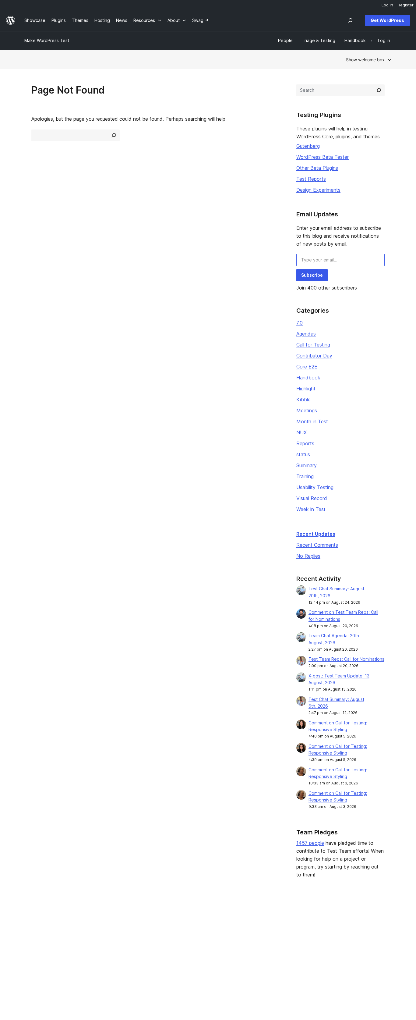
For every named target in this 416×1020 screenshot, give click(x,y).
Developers (185, 937)
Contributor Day (314, 356)
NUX (301, 432)
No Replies (308, 556)
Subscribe (312, 275)
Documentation (189, 928)
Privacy (31, 947)
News (30, 928)
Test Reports (311, 179)
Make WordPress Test (46, 40)
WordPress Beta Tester (322, 157)
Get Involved (262, 918)
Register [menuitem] (406, 4)
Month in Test (312, 421)
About (30, 918)
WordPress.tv (190, 947)
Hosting (32, 937)
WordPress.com (341, 918)
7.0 (299, 323)
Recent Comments (317, 545)
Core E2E (306, 367)
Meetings (306, 410)
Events (255, 928)
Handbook (308, 378)
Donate (259, 937)
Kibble (303, 399)
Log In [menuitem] (387, 4)
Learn (179, 918)
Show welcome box (365, 59)
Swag (257, 947)
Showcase (109, 918)
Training (305, 476)
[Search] (379, 90)
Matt (330, 928)
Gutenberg (308, 146)
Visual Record (311, 498)
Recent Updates (315, 534)
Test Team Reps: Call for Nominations (346, 659)
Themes (107, 928)
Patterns (107, 947)
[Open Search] (350, 20)
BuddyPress (338, 947)
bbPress (334, 937)
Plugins (106, 937)
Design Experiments (318, 190)
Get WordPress (387, 20)
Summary (306, 465)
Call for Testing (313, 345)
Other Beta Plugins (317, 168)
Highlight (306, 389)
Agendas (306, 334)
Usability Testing (314, 487)
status (303, 454)
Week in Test (311, 509)
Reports (305, 443)
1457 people (310, 843)
